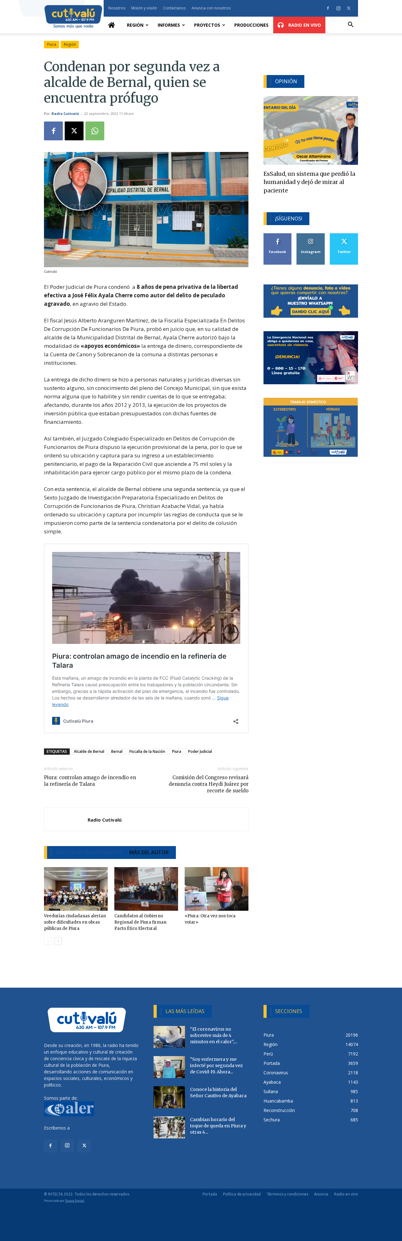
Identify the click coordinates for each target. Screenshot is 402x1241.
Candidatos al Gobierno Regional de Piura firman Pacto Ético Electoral (140, 922)
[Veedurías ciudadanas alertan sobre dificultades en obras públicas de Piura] (76, 889)
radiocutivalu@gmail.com (96, 1128)
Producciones (251, 25)
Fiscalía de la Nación (147, 751)
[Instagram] (338, 8)
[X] (348, 8)
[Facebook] (328, 8)
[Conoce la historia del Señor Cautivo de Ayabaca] (169, 1097)
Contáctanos (174, 8)
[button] (350, 25)
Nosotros (116, 8)
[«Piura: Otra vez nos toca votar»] (216, 889)
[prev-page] (48, 941)
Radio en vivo (346, 1194)
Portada (210, 1194)
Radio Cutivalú (65, 113)
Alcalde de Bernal (89, 751)
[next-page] (58, 941)
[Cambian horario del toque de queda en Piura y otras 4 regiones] (169, 1127)
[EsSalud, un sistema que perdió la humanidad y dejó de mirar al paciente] (310, 130)
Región (135, 25)
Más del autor (149, 852)
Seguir (311, 235)
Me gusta (277, 235)
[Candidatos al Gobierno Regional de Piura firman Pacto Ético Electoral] (146, 889)
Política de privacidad (242, 1194)
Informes (169, 25)
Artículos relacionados (89, 852)
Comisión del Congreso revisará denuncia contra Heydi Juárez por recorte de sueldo (208, 784)
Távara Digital (74, 1200)
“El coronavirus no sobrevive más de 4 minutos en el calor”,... (213, 1035)
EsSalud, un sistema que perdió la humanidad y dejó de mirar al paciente (309, 182)
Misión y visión (144, 8)
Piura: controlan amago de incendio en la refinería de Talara (90, 780)
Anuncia (321, 1194)
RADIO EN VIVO (304, 25)
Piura (51, 44)
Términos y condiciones (287, 1194)
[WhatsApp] (94, 130)
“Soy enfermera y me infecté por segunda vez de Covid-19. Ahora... (216, 1065)
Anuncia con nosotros (211, 8)
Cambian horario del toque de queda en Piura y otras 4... (218, 1126)
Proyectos (207, 25)
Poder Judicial (200, 751)
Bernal (116, 751)
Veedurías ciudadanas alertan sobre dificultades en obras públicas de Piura (75, 922)
